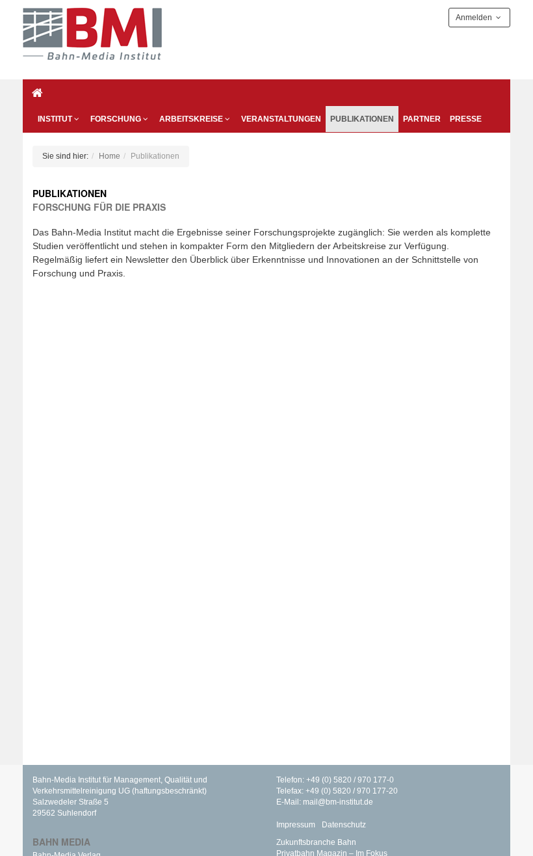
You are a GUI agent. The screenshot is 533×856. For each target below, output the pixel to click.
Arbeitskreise (191, 119)
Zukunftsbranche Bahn (316, 842)
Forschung (115, 119)
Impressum (295, 824)
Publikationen (362, 119)
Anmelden (475, 17)
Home (109, 156)
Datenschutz (344, 824)
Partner (422, 119)
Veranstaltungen (281, 119)
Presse (466, 119)
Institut (55, 119)
